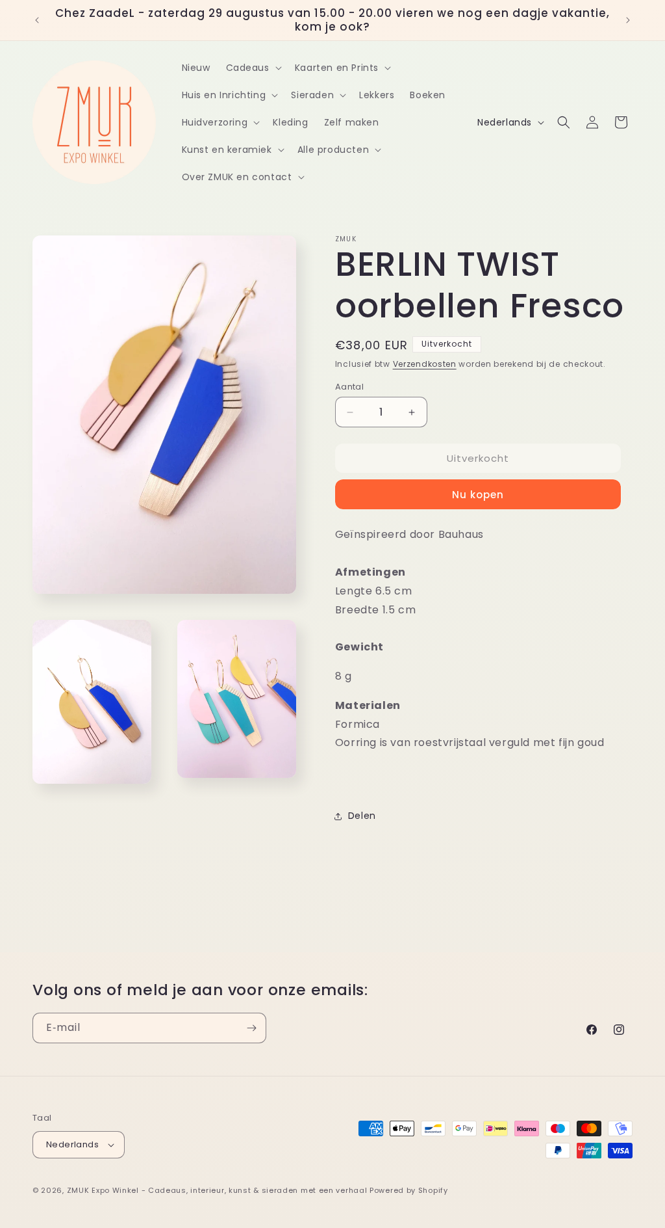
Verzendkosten (425, 363)
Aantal (349, 386)
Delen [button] (362, 815)
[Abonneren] (251, 1028)
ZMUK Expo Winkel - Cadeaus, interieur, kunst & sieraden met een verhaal (217, 1190)
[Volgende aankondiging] (628, 20)
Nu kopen (478, 494)
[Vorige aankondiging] (37, 20)
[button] (252, 67)
